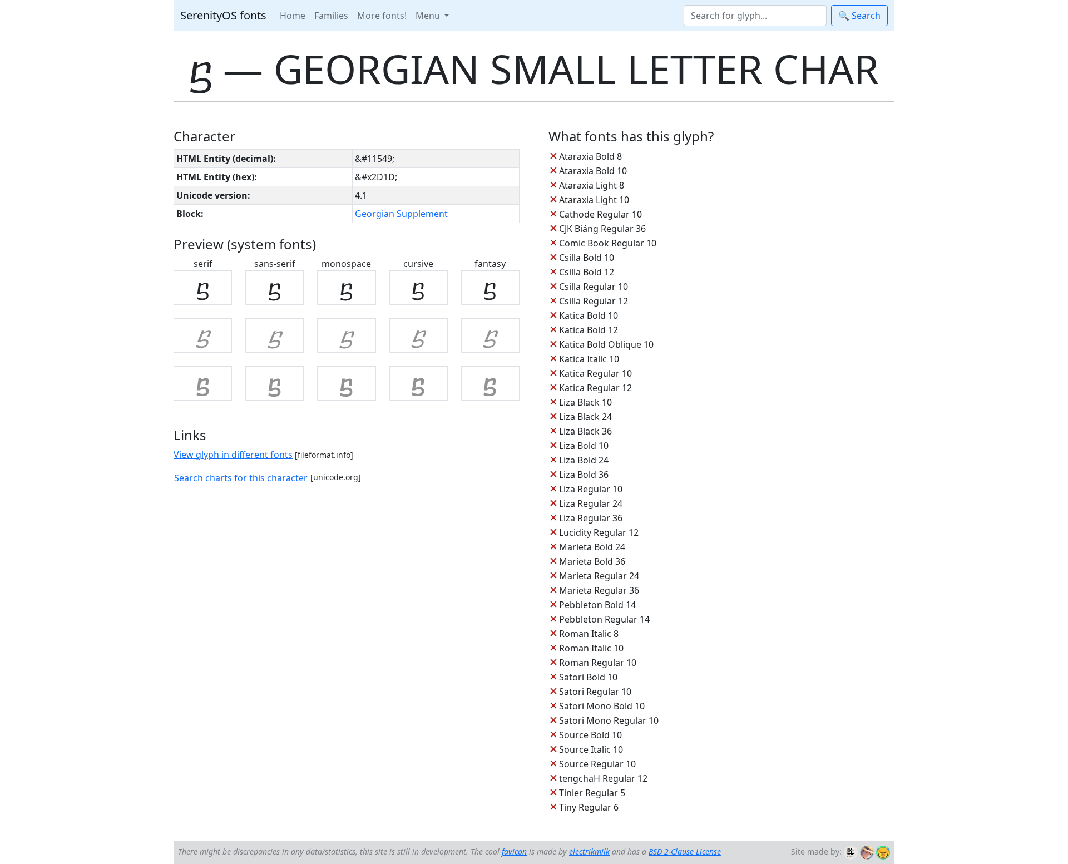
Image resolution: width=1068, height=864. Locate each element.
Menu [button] (429, 15)
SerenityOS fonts (223, 15)
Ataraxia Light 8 (591, 185)
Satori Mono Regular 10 (609, 720)
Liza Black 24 (585, 417)
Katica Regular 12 (595, 388)
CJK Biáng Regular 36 (602, 229)
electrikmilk (589, 851)
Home (292, 15)
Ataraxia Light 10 (594, 200)
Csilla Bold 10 (586, 257)
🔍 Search (859, 15)
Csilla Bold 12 (586, 272)
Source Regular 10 (597, 764)
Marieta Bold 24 (592, 547)
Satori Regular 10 (595, 691)
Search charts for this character (241, 478)
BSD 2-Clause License (685, 851)
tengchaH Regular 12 (603, 778)
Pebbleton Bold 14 (597, 605)
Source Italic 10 (591, 749)
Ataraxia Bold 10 (593, 171)
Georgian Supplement (401, 214)
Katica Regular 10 (595, 373)
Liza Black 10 (585, 402)
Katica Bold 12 (588, 330)
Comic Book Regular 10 (607, 243)
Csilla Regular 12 (593, 301)
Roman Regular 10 (597, 662)
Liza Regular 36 (590, 518)
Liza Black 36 (585, 431)
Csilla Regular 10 (593, 286)
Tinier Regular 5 (592, 793)
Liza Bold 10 (584, 446)
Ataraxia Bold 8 (590, 156)
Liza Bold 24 (584, 460)
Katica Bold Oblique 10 (606, 344)
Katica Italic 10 (589, 359)
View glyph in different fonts (233, 454)
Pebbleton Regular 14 (604, 619)
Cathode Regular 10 (600, 214)
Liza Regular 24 (590, 503)
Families (331, 15)
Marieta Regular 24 (599, 576)
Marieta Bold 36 (592, 561)
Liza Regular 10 (590, 489)
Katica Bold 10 (588, 315)
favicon (514, 851)
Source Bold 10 (590, 735)
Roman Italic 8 (589, 634)
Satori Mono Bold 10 (602, 706)
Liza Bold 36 (584, 474)
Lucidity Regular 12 (599, 532)
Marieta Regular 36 (599, 590)
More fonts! (382, 15)
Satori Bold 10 (588, 677)
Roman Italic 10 (591, 648)
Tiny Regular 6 (589, 807)
